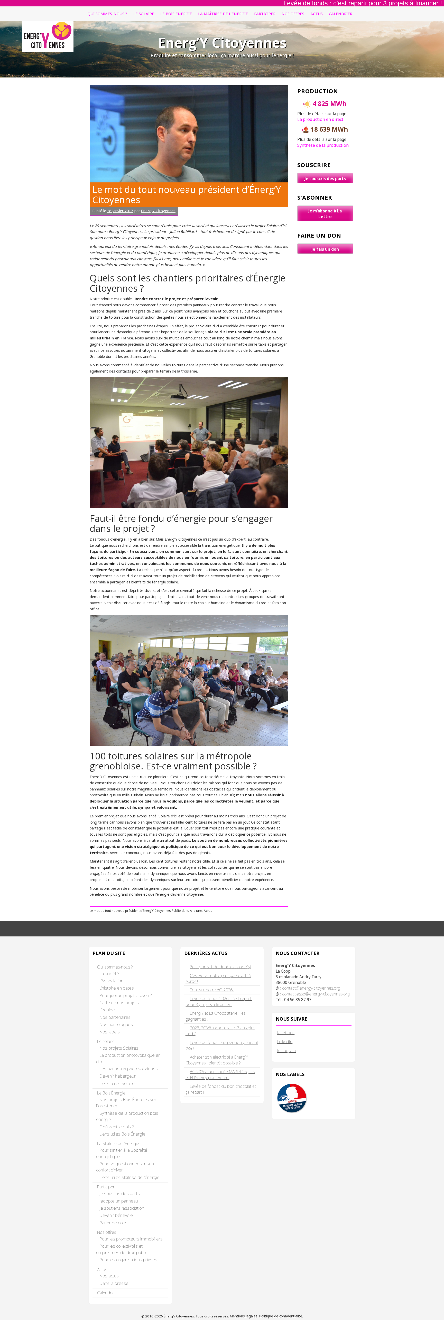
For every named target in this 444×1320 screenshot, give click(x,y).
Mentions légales (243, 1316)
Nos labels (109, 1032)
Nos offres (293, 13)
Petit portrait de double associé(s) (220, 967)
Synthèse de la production (323, 145)
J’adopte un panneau (118, 1201)
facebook (285, 1032)
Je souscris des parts (325, 178)
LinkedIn (284, 1041)
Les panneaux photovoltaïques (128, 1069)
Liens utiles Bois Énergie (122, 1134)
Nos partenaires (115, 1017)
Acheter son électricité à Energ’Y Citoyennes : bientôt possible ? (217, 1060)
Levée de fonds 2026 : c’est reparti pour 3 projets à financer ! (219, 1001)
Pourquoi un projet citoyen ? (125, 995)
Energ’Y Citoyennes (222, 42)
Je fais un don (325, 249)
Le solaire (143, 13)
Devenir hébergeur (117, 1076)
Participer (264, 13)
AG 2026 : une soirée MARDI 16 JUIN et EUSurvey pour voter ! (220, 1074)
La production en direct (320, 119)
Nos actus (109, 1276)
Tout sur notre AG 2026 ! (212, 990)
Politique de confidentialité (280, 1316)
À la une (196, 910)
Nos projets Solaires (118, 1048)
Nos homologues (116, 1024)
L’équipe (107, 1010)
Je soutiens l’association (121, 1208)
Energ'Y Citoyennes (158, 210)
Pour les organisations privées (128, 1260)
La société (109, 973)
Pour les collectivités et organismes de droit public (121, 1249)
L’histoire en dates (116, 988)
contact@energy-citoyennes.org (311, 988)
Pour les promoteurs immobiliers (131, 1239)
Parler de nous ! (114, 1223)
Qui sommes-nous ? (107, 13)
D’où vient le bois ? (116, 1127)
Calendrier (340, 13)
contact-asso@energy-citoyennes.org (316, 994)
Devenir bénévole (116, 1215)
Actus (316, 13)
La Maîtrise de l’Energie (223, 13)
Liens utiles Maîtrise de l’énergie (129, 1177)
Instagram (286, 1050)
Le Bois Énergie (176, 13)
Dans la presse (113, 1283)
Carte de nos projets (119, 1002)
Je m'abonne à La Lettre (325, 213)
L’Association (111, 981)
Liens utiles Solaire (117, 1083)
